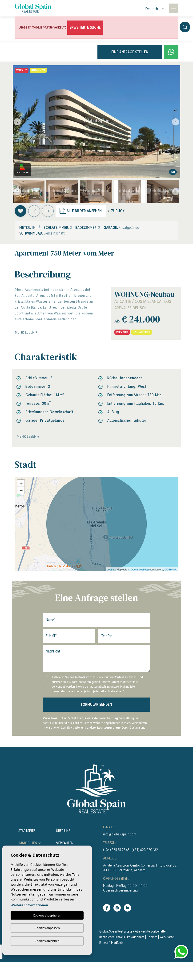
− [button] (21, 490)
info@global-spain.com (119, 834)
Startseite (26, 830)
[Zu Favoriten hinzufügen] (20, 211)
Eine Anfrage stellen (129, 52)
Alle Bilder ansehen (84, 210)
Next (175, 121)
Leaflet (111, 569)
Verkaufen (64, 843)
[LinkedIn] (127, 908)
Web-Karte (167, 937)
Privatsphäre (136, 937)
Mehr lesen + (28, 436)
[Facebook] (106, 908)
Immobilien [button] (27, 843)
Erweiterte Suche (85, 27)
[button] (48, 211)
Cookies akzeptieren (47, 915)
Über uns (63, 830)
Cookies (152, 937)
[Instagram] (117, 908)
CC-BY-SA (171, 569)
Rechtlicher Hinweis (112, 937)
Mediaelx (117, 943)
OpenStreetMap (140, 569)
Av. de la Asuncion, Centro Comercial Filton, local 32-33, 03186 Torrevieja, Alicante (140, 867)
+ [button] (21, 483)
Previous (17, 121)
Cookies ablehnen (47, 941)
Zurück (118, 210)
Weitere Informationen (29, 905)
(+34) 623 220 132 (145, 849)
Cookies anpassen (47, 928)
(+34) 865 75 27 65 (116, 849)
